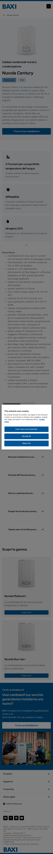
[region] (26, 427)
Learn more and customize (26, 429)
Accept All (26, 436)
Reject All (26, 443)
